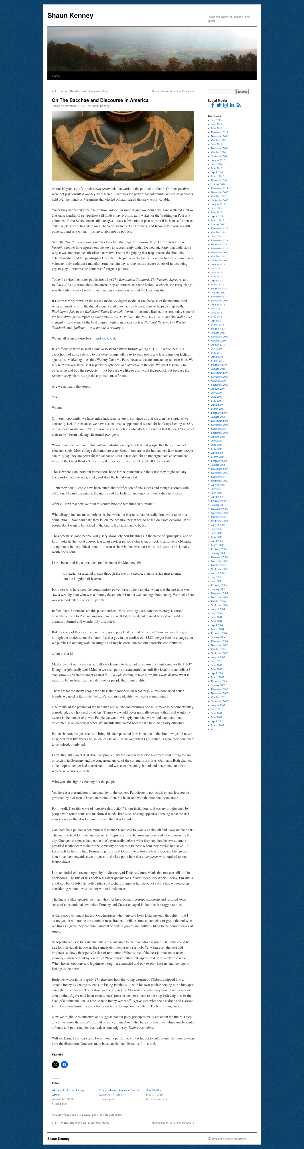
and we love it (105, 338)
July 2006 (216, 529)
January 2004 (218, 637)
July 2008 (216, 440)
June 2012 (216, 272)
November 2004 (219, 597)
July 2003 (216, 661)
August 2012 (218, 264)
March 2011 (217, 324)
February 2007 (219, 500)
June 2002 (216, 713)
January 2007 (218, 504)
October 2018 (218, 140)
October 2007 (218, 476)
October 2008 (218, 428)
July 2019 (216, 120)
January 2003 (218, 685)
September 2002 (219, 701)
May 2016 (216, 168)
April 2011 (217, 320)
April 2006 (217, 541)
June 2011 (216, 312)
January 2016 (218, 184)
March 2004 (217, 629)
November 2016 (219, 148)
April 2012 (217, 280)
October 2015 (218, 196)
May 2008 (216, 448)
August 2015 (218, 204)
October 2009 (218, 380)
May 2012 (216, 276)
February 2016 (219, 180)
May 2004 (216, 621)
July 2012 (216, 268)
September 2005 (219, 569)
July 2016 (216, 164)
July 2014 (216, 236)
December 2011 (219, 296)
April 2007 (217, 496)
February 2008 (219, 460)
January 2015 (218, 224)
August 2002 (218, 705)
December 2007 (219, 468)
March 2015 (217, 220)
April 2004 (217, 625)
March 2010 (217, 360)
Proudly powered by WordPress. (229, 1138)
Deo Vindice (154, 1090)
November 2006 (219, 513)
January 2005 (218, 589)
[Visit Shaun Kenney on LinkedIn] (232, 106)
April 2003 (217, 673)
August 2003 (218, 657)
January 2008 (218, 464)
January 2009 (218, 416)
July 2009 (216, 392)
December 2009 (219, 372)
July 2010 (216, 348)
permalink (115, 1114)
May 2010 (216, 352)
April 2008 (217, 452)
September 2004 (219, 605)
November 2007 (219, 472)
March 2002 (217, 725)
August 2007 (218, 484)
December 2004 (219, 593)
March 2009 (217, 408)
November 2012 (219, 252)
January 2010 (218, 368)
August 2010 (218, 344)
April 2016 (217, 172)
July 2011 (216, 308)
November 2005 (219, 561)
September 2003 (219, 653)
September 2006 (219, 521)
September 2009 (219, 384)
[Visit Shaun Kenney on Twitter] (218, 106)
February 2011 (219, 328)
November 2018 (219, 136)
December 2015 (219, 188)
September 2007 (219, 480)
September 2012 (219, 260)
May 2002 (216, 717)
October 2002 (218, 697)
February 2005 (219, 585)
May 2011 (216, 316)
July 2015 (216, 208)
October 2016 (218, 152)
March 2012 (217, 284)
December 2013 (219, 240)
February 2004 (219, 633)
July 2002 (216, 709)
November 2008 (219, 424)
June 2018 (216, 144)
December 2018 (219, 132)
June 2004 (216, 617)
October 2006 (218, 517)
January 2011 (218, 332)
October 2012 (218, 256)
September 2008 (219, 432)
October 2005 (218, 565)
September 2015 (219, 200)
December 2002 (219, 689)
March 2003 (217, 677)
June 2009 (216, 396)
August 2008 (218, 436)
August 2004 (218, 609)
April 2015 (217, 216)
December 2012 (219, 248)
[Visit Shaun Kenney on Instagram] (225, 106)
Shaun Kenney (70, 15)
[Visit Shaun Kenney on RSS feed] (239, 106)
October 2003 (218, 649)
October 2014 (218, 232)
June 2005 (216, 581)
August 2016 (218, 160)
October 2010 (218, 340)
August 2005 (218, 573)
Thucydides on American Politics (173, 91)
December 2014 (219, 228)
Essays (86, 1114)
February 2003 (219, 681)
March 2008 (217, 456)
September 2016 (219, 156)
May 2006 (216, 537)
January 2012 (218, 292)
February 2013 (219, 244)
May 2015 (216, 212)
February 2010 (219, 364)
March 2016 (217, 176)
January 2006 (218, 553)
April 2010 (217, 356)
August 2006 (218, 525)
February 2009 (219, 412)
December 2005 (219, 557)
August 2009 (218, 388)
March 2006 (217, 545)
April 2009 (217, 404)
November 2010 (219, 336)
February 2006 (219, 549)
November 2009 (219, 376)
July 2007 (216, 488)
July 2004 (216, 613)
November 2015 (219, 192)
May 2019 (216, 128)
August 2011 (218, 304)
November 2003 (219, 645)
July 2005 (216, 577)
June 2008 (216, 444)
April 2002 (217, 721)
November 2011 (219, 300)
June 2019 (216, 124)
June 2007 (216, 492)
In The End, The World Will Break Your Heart (80, 91)
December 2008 (219, 420)
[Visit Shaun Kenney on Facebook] (212, 106)
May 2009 (216, 400)
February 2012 (219, 288)
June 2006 (216, 533)
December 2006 (219, 508)
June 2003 (216, 665)
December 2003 (219, 641)
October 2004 (218, 601)
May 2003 (216, 669)
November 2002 (219, 693)
